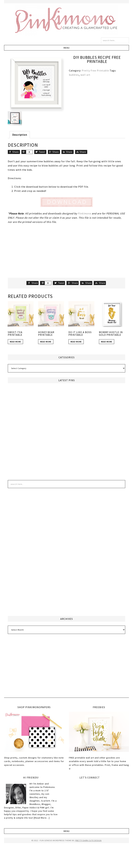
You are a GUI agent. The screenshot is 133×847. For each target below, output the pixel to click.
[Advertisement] (66, 251)
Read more (15, 341)
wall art (85, 74)
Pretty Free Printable (95, 70)
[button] (66, 48)
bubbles (74, 74)
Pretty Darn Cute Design (88, 840)
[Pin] (23, 152)
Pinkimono (66, 19)
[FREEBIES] (99, 732)
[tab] (20, 134)
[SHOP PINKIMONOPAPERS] (34, 732)
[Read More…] (42, 817)
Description (19, 134)
